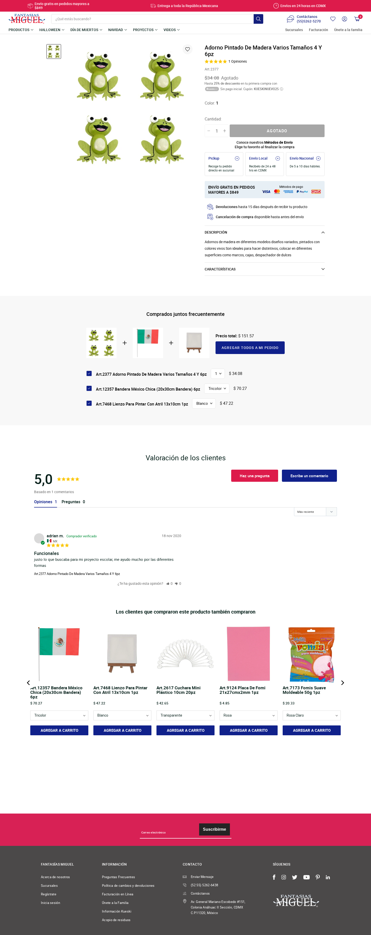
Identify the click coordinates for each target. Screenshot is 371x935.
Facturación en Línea (117, 894)
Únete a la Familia (115, 902)
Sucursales (294, 30)
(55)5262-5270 (309, 21)
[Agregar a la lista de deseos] (187, 49)
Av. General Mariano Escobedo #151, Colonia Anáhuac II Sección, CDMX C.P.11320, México (218, 907)
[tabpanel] (130, 107)
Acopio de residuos (116, 920)
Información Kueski (116, 911)
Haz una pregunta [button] (255, 475)
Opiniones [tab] (43, 501)
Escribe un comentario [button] (309, 475)
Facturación (318, 30)
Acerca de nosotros (55, 877)
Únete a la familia (348, 30)
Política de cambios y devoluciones (128, 885)
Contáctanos (200, 893)
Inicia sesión (50, 902)
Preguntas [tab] (71, 501)
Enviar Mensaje (202, 876)
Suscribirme (214, 829)
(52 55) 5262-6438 (204, 885)
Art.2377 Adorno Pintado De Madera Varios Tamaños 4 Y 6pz (77, 573)
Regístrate (48, 894)
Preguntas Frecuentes (118, 877)
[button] (170, 583)
